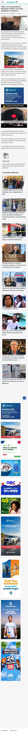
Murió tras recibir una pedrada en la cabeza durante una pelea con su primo (13, 332)
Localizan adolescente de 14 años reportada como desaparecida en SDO (12, 192)
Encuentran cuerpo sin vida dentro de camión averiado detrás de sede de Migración (14, 381)
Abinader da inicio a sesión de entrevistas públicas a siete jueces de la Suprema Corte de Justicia (14, 265)
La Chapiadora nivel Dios (10, 308)
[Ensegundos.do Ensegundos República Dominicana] (12, 2)
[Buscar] (24, 398)
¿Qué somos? (13, 730)
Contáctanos (4, 730)
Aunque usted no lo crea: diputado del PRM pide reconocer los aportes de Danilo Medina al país (13, 358)
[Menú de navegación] (2, 2)
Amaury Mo (5, 13)
